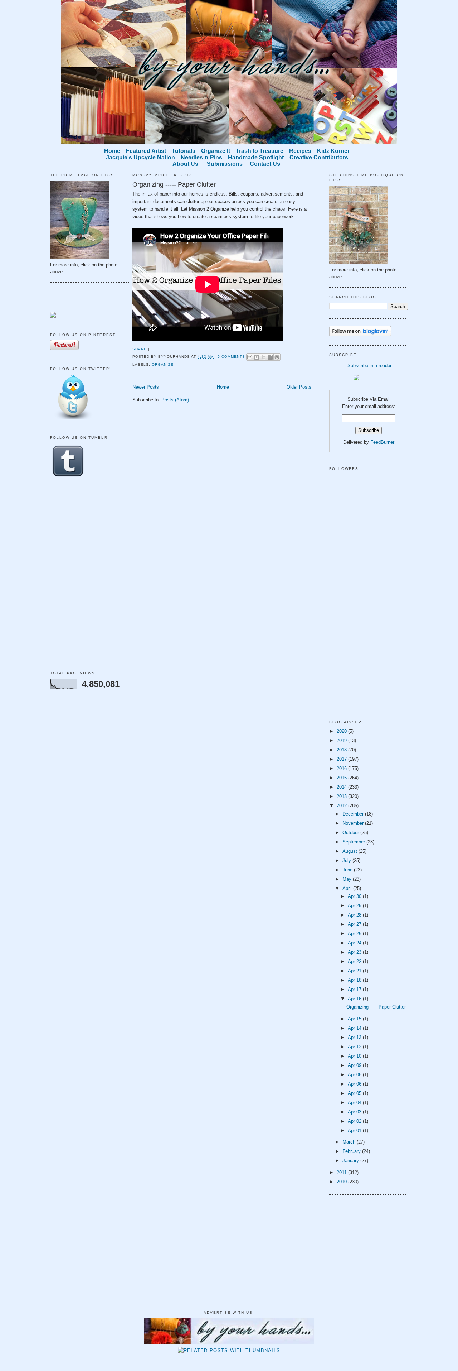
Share (139, 349)
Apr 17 (355, 989)
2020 (342, 731)
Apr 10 (355, 1056)
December (353, 814)
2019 (342, 740)
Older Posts (299, 387)
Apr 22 (355, 961)
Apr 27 (355, 924)
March (349, 1142)
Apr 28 (355, 915)
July (347, 860)
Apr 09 (355, 1065)
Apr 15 (355, 1018)
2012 (342, 805)
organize (163, 364)
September (354, 842)
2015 (342, 777)
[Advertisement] (86, 531)
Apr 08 (355, 1074)
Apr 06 (355, 1084)
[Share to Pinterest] (277, 357)
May (347, 879)
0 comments (231, 357)
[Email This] (249, 357)
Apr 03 (355, 1112)
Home (223, 387)
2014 (342, 787)
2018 (342, 749)
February (352, 1151)
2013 (342, 796)
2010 (342, 1181)
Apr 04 (355, 1102)
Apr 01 (355, 1130)
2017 (342, 759)
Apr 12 (355, 1046)
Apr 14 (355, 1028)
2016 (342, 768)
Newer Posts (145, 387)
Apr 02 (355, 1121)
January (351, 1160)
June (348, 869)
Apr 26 (355, 933)
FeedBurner (382, 442)
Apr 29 (355, 905)
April (347, 888)
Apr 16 (355, 998)
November (353, 823)
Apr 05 (355, 1093)
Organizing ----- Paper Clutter (174, 184)
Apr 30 (355, 896)
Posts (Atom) (175, 400)
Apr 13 (355, 1037)
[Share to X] (263, 357)
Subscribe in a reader (369, 365)
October (351, 832)
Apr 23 (355, 952)
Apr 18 (355, 980)
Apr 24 (355, 943)
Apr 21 (355, 970)
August (350, 851)
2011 (342, 1172)
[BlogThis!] (256, 357)
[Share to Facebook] (270, 357)
